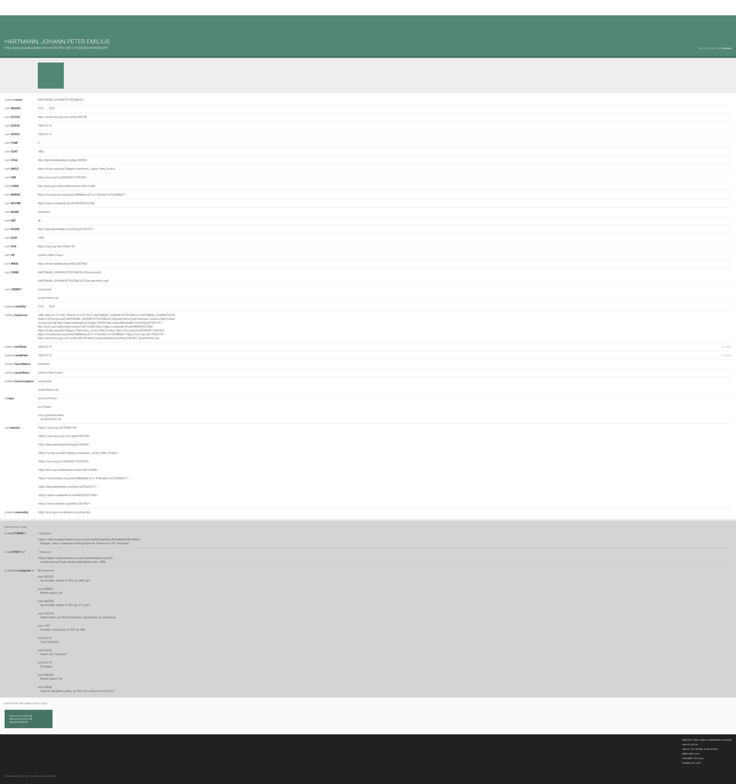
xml (692, 749)
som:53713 (45, 664)
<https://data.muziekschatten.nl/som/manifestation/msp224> (75, 560)
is (16, 533)
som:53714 (48, 640)
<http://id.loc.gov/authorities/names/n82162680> (68, 469)
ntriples (699, 749)
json (697, 753)
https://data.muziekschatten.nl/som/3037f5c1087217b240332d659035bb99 (56, 48)
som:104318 (77, 615)
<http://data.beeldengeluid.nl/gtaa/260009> (64, 444)
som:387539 (64, 578)
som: (13, 108)
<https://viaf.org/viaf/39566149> (57, 427)
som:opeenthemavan (51, 417)
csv (693, 763)
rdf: (9, 398)
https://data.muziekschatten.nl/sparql (712, 740)
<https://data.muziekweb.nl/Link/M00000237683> (68, 495)
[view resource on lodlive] (729, 24)
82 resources (46, 570)
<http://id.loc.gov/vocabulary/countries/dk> (64, 512)
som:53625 (52, 652)
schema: (13, 99)
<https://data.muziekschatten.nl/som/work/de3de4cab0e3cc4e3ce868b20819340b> (89, 541)
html (695, 758)
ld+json (714, 749)
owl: (12, 427)
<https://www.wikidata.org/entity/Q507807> (64, 503)
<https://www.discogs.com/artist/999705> (64, 436)
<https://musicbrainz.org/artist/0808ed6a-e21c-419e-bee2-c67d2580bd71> (83, 478)
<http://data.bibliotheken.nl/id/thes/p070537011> (67, 486)
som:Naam (45, 406)
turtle (706, 749)
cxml (698, 763)
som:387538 (64, 603)
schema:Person (47, 398)
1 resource (44, 533)
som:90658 (76, 689)
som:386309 (50, 676)
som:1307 (61, 627)
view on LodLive (690, 744)
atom (691, 753)
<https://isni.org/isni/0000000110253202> (63, 461)
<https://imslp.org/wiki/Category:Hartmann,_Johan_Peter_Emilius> (78, 453)
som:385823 (50, 590)
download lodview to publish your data (30, 776)
